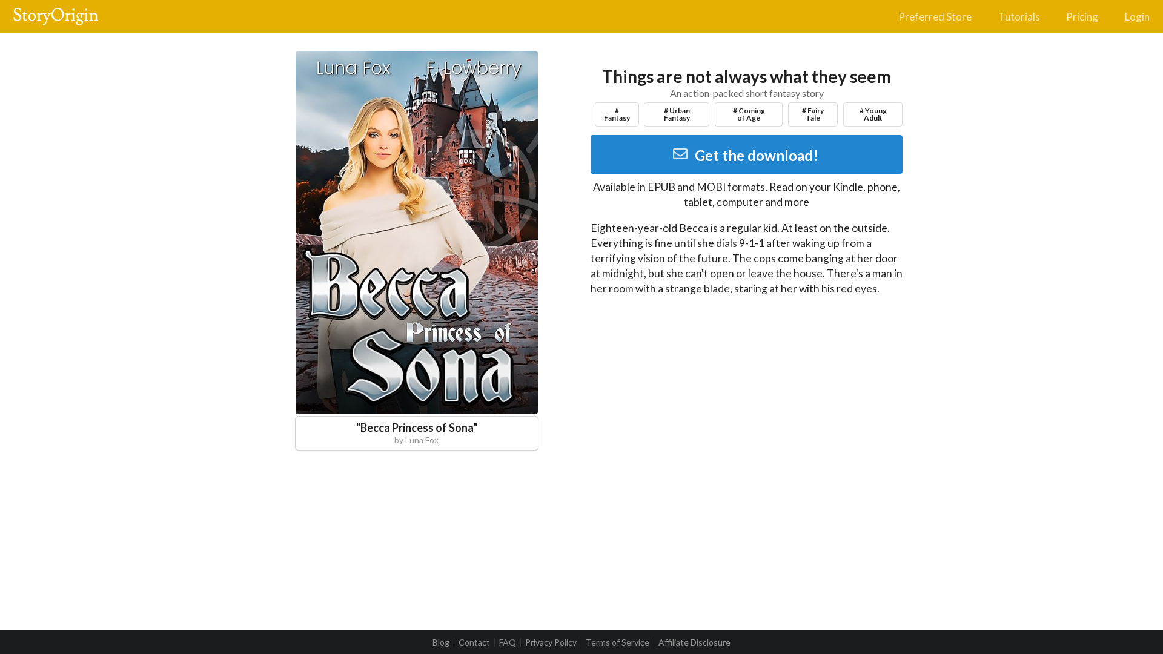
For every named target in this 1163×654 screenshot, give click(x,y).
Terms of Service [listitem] (617, 642)
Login (1137, 16)
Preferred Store (935, 16)
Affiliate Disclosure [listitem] (694, 642)
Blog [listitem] (440, 642)
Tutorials (1019, 16)
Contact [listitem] (474, 642)
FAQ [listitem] (507, 642)
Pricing (1082, 16)
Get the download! (756, 155)
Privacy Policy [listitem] (551, 642)
